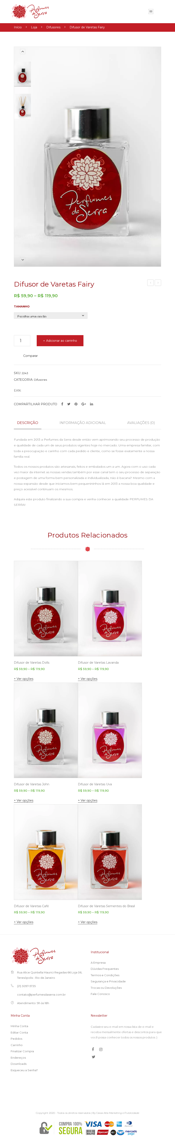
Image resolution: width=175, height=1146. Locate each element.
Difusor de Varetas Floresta (158, 283)
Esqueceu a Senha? (24, 1070)
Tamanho (22, 306)
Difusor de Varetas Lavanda (98, 663)
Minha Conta (19, 1026)
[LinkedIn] (91, 404)
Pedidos (16, 1038)
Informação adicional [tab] (83, 423)
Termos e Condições (105, 975)
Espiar (68, 647)
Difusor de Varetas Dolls (151, 283)
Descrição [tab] (27, 423)
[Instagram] (101, 1049)
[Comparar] (68, 572)
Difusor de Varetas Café (31, 906)
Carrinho (17, 1045)
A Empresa (98, 962)
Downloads (18, 1063)
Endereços (18, 1057)
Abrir (150, 11)
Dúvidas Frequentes (105, 968)
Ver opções (25, 679)
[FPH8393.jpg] (22, 74)
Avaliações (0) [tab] (141, 423)
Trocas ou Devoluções (106, 987)
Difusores (53, 27)
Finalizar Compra (22, 1051)
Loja (34, 27)
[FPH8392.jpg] (22, 106)
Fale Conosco (100, 994)
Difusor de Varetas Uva (95, 784)
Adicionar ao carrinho (61, 341)
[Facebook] (62, 404)
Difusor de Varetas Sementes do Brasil (106, 906)
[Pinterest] (75, 404)
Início (18, 27)
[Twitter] (68, 404)
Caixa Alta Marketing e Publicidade (117, 1112)
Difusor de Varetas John (31, 784)
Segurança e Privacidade (108, 981)
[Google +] (84, 404)
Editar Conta (19, 1032)
